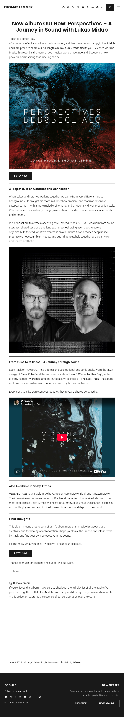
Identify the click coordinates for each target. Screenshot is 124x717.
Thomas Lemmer (18, 7)
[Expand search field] (110, 7)
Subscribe (80, 703)
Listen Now (20, 176)
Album (27, 662)
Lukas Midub (65, 662)
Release (76, 662)
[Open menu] (118, 7)
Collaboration (37, 662)
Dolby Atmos (51, 662)
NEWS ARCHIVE (106, 703)
